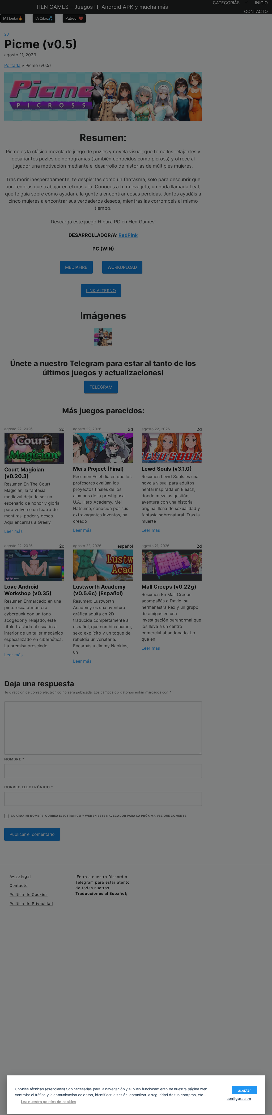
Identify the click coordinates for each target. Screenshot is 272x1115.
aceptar (244, 1090)
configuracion (239, 1098)
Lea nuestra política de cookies (48, 1102)
